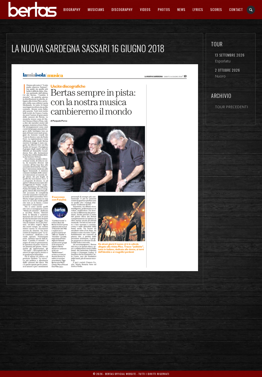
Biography (72, 9)
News (181, 9)
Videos (145, 9)
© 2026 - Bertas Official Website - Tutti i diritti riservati (131, 374)
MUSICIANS (96, 9)
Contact (236, 9)
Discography (122, 9)
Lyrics (198, 9)
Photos (164, 9)
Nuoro (220, 76)
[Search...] (251, 10)
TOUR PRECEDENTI (231, 106)
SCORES (216, 9)
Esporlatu (223, 61)
